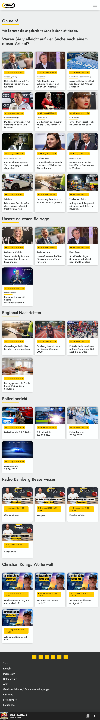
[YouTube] (53, 657)
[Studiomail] (59, 657)
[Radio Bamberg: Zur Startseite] (47, 5)
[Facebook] (41, 657)
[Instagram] (47, 657)
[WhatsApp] (34, 657)
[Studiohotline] (66, 657)
